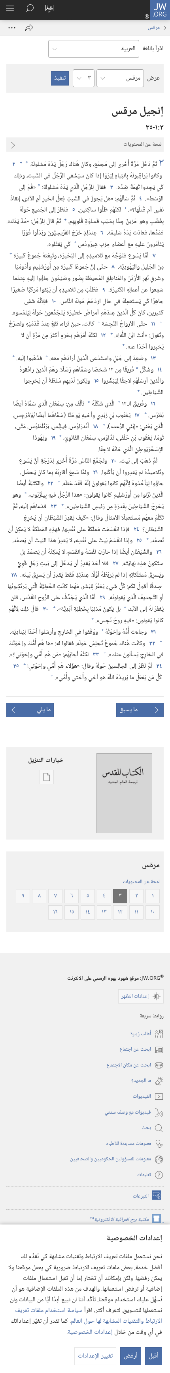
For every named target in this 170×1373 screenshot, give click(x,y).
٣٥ (15, 666)
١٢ (103, 336)
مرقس (154, 27)
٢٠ (113, 461)
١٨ (95, 427)
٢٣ (53, 507)
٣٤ (158, 666)
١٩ (53, 438)
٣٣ (95, 655)
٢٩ (102, 598)
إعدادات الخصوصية (90, 1332)
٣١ (153, 632)
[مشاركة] (29, 28)
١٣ (153, 359)
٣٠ (45, 609)
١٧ (137, 416)
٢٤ (136, 530)
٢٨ (13, 575)
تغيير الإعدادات (95, 1356)
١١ (152, 324)
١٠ (53, 302)
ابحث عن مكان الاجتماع (135, 1065)
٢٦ (158, 552)
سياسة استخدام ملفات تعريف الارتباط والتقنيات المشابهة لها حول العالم (88, 1316)
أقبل (154, 1356)
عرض (153, 78)
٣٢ (151, 644)
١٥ (95, 381)
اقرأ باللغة (153, 49)
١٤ (159, 370)
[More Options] (12, 28)
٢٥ (139, 541)
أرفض (131, 1356)
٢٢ (50, 484)
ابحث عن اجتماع (141, 1049)
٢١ (95, 473)
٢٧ (115, 564)
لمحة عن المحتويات (141, 882)
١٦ (153, 404)
